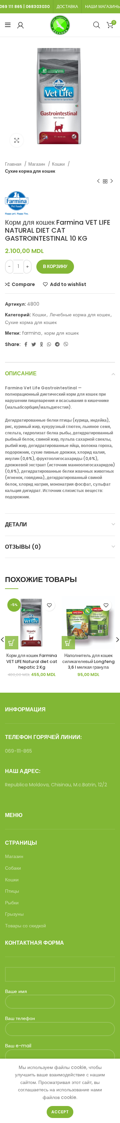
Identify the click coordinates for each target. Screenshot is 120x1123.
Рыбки (12, 903)
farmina (31, 333)
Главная (14, 164)
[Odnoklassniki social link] (41, 344)
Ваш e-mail (18, 1046)
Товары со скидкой (25, 926)
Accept (60, 1112)
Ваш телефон (20, 1018)
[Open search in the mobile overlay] (96, 25)
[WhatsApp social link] (49, 344)
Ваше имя (16, 991)
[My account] (20, 25)
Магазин (37, 164)
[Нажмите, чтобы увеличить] (16, 140)
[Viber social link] (66, 344)
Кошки (59, 164)
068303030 (38, 6)
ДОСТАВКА (67, 6)
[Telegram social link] (57, 344)
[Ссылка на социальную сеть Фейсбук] (25, 344)
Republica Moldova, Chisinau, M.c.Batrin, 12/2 (56, 784)
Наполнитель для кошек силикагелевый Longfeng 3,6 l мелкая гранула (88, 661)
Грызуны (14, 914)
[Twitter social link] (33, 344)
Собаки (13, 868)
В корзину (55, 266)
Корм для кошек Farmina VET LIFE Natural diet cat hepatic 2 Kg (31, 661)
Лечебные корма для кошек (80, 314)
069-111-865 (18, 751)
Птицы (12, 891)
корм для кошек (61, 333)
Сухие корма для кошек (30, 171)
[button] (68, 642)
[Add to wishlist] (49, 605)
